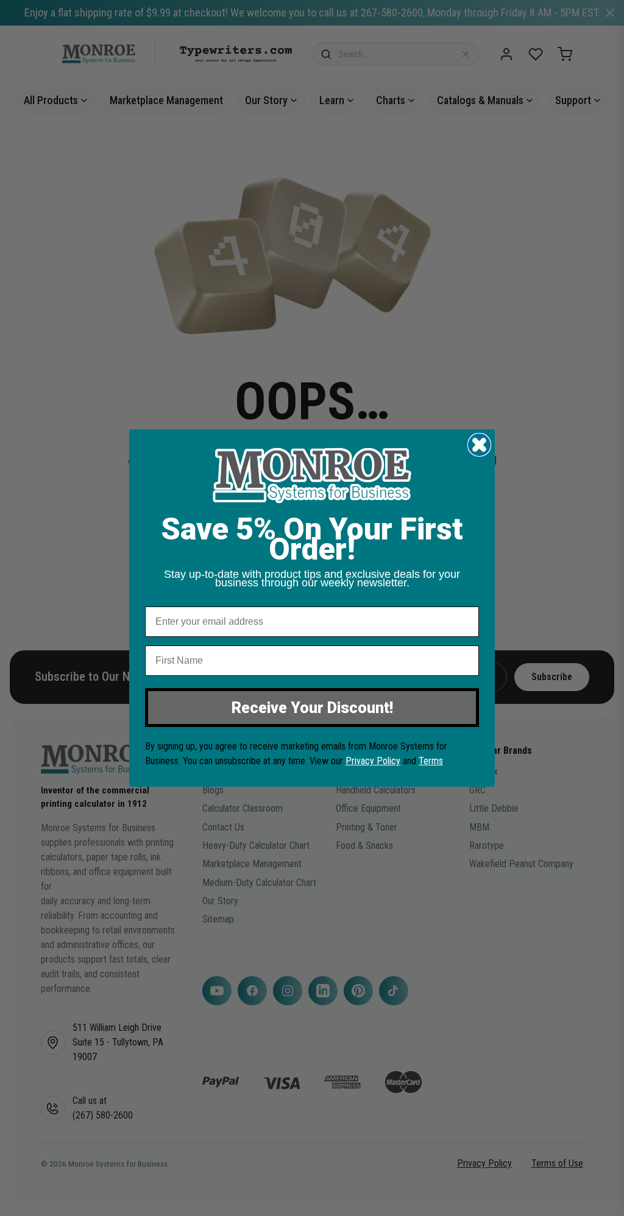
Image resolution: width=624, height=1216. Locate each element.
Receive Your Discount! (312, 708)
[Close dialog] (479, 444)
